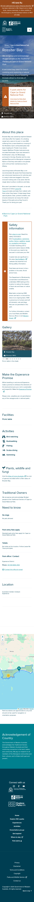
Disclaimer (17, 866)
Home (6, 45)
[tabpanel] (17, 344)
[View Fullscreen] (2, 643)
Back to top (26, 891)
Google (32, 709)
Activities (17, 826)
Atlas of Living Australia (16, 476)
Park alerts (16, 841)
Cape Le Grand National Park (19, 45)
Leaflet (21, 709)
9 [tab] (18, 359)
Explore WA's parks (17, 819)
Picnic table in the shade (10, 361)
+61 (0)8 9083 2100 (13, 565)
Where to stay (16, 837)
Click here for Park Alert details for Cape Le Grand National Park (18, 101)
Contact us (17, 881)
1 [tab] (3, 359)
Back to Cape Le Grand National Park (17, 215)
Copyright (17, 873)
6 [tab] (13, 359)
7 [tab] (14, 359)
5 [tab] (11, 359)
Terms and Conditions (17, 870)
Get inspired (17, 833)
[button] (19, 668)
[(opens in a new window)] (4, 25)
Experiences (17, 823)
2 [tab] (5, 359)
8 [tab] (16, 359)
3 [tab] (7, 359)
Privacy (17, 862)
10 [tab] (20, 359)
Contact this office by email (14, 570)
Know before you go (17, 830)
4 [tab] (9, 359)
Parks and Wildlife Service (16, 877)
